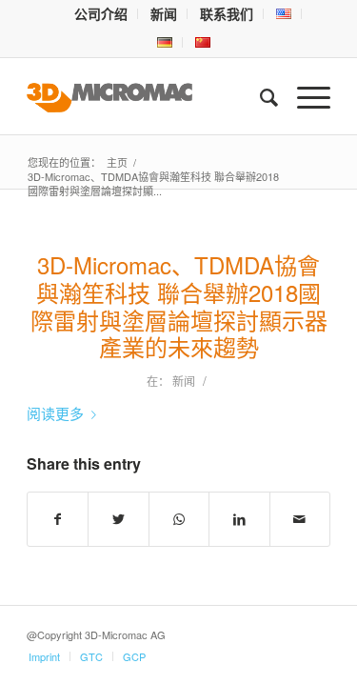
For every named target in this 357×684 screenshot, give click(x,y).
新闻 (183, 380)
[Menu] (304, 96)
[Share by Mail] (299, 519)
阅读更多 (55, 413)
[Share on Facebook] (58, 519)
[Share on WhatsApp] (178, 519)
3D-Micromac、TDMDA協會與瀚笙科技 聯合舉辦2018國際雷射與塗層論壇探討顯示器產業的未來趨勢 (178, 305)
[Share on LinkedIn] (238, 519)
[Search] (259, 96)
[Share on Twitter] (118, 519)
